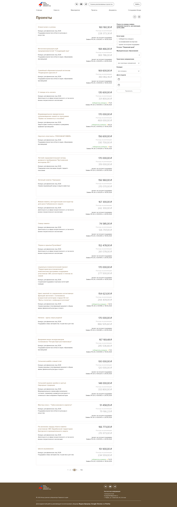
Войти (137, 4)
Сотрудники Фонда (134, 10)
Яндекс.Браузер (85, 504)
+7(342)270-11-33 (109, 494)
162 (81, 470)
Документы (113, 10)
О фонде (39, 10)
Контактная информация (112, 491)
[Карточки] (134, 17)
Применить (128, 91)
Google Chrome (96, 504)
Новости (56, 10)
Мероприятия (75, 10)
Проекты (94, 10)
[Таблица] (139, 17)
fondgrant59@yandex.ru (111, 495)
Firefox (107, 504)
